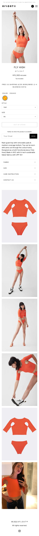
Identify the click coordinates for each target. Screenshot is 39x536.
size (3, 112)
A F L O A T (19, 71)
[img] (19, 530)
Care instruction (11, 174)
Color (5, 93)
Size (5, 168)
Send (33, 136)
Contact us (8, 180)
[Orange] (5, 98)
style (4, 103)
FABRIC (6, 162)
